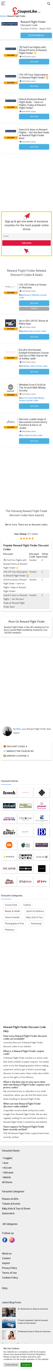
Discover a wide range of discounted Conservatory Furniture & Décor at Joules (33, 423)
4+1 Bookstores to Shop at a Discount (33, 1309)
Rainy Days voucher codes (35, 331)
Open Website (37, 35)
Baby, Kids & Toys (34, 917)
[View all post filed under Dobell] (9, 805)
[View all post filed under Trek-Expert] (9, 832)
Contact (6, 1258)
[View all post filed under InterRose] (25, 819)
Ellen (18, 729)
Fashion (27, 905)
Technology (36, 923)
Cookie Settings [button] (11, 1365)
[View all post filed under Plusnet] (41, 805)
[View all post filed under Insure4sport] (25, 868)
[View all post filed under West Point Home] (41, 819)
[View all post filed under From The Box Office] (9, 819)
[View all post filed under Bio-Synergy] (41, 792)
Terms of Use (9, 1272)
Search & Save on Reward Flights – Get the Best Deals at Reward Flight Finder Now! (34, 134)
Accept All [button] (26, 1365)
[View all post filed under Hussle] (9, 856)
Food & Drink (11, 905)
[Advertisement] (26, 182)
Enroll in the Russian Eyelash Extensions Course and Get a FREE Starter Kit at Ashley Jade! (34, 354)
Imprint (6, 1263)
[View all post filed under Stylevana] (25, 881)
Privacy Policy (9, 1268)
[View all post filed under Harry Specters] (9, 881)
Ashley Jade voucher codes (35, 366)
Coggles (7, 1158)
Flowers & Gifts (10, 1198)
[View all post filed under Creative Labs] (41, 868)
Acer (5, 1162)
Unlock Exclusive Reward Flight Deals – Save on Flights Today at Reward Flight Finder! (32, 103)
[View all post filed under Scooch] (9, 792)
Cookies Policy (10, 1277)
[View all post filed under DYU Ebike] (41, 881)
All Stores (7, 1182)
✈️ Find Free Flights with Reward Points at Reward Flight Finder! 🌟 (33, 50)
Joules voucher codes (33, 435)
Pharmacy (9, 929)
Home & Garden (12, 917)
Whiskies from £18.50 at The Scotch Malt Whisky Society (32, 387)
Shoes (26, 1208)
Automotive (8, 1213)
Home (2, 16)
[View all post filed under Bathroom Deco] (41, 832)
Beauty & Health (12, 911)
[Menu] (3, 3)
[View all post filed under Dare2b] (41, 856)
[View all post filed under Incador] (9, 868)
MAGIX (7, 1177)
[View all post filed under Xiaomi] (9, 845)
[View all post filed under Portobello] (25, 792)
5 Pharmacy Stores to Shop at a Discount (34, 1331)
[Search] (49, 3)
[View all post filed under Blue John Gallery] (41, 845)
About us (7, 1253)
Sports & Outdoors (35, 911)
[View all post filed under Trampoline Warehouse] (25, 805)
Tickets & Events (11, 1203)
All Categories (10, 1224)
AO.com (7, 1167)
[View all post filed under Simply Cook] (25, 845)
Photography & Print (14, 923)
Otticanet (8, 1172)
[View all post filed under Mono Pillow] (25, 832)
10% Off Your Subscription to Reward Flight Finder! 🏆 (34, 76)
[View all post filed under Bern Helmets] (25, 856)
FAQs (5, 1288)
